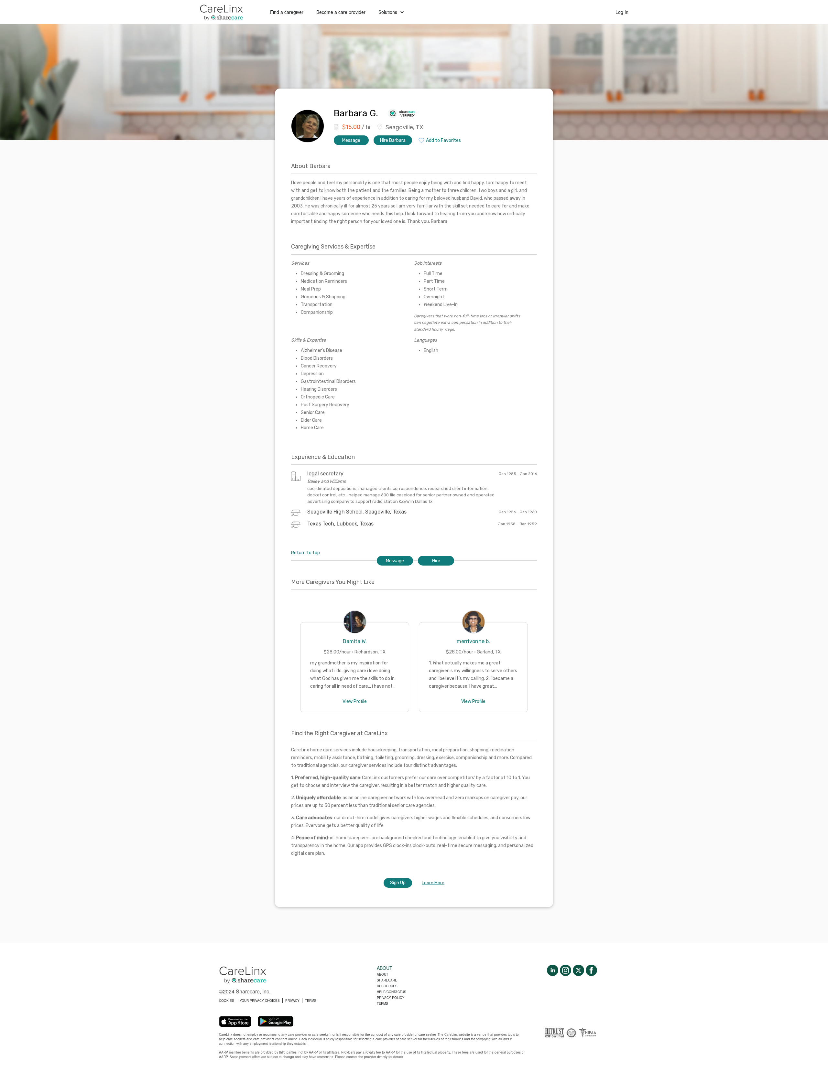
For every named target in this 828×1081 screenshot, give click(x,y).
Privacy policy (390, 997)
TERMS (310, 1000)
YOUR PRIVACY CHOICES (260, 1000)
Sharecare (387, 980)
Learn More (433, 882)
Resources (387, 986)
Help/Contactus (391, 992)
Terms (382, 1003)
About (382, 974)
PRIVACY (292, 1000)
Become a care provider (340, 12)
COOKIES (226, 1000)
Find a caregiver (286, 12)
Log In (622, 12)
